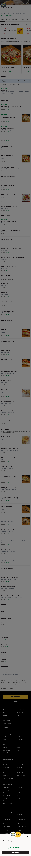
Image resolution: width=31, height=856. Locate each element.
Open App (15, 852)
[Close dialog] (27, 836)
